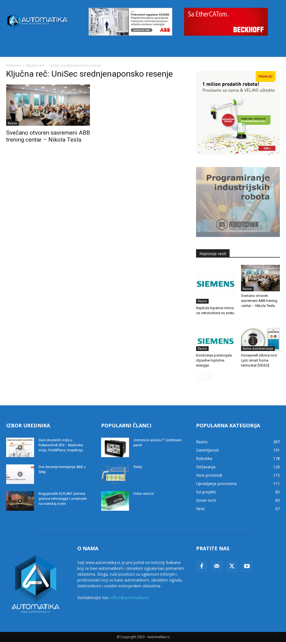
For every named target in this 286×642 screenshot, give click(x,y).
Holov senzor (144, 494)
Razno (12, 123)
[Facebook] (201, 566)
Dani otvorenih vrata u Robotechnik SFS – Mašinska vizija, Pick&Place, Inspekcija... (62, 445)
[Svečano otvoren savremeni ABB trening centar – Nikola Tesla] (48, 105)
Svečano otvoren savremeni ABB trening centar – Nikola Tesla (48, 136)
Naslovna (13, 65)
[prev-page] (199, 377)
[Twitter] (231, 566)
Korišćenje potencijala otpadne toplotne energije (214, 360)
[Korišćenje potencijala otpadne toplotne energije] (215, 336)
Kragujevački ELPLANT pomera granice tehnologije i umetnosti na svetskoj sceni (63, 499)
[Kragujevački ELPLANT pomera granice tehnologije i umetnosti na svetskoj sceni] (20, 501)
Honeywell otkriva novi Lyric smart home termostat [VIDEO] (259, 360)
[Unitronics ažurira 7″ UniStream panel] (115, 447)
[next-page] (208, 377)
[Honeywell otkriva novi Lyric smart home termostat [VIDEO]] (260, 336)
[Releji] (115, 474)
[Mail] (216, 566)
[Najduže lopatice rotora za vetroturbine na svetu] (215, 284)
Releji (138, 467)
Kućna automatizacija (258, 348)
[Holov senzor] (115, 501)
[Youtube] (246, 566)
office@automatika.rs (129, 597)
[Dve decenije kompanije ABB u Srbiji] (20, 474)
